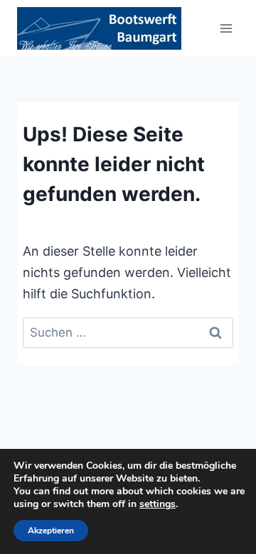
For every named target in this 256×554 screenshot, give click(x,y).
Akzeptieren (51, 530)
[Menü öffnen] (226, 28)
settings (157, 504)
